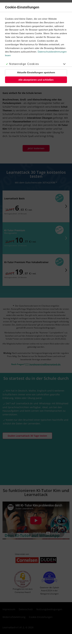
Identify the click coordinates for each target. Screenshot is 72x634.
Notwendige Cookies (24, 64)
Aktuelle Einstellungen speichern (36, 72)
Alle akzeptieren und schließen (36, 79)
